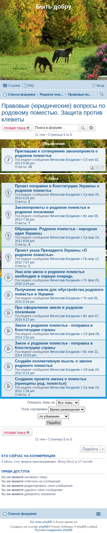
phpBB (43, 526)
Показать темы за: (41, 402)
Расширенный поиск (91, 127)
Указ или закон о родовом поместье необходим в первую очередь (49, 273)
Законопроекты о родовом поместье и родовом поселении (52, 209)
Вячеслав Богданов (65, 159)
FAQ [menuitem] (30, 85)
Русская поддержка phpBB (54, 530)
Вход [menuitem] (100, 85)
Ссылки (14, 85)
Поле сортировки (34, 409)
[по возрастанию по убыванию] (53, 416)
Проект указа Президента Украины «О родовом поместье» (51, 252)
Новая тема (15, 127)
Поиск (82, 127)
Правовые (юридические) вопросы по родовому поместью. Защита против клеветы (53, 112)
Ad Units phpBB (41, 521)
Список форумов (22, 513)
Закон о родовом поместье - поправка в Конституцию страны (54, 327)
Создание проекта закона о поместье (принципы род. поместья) (50, 381)
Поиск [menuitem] (102, 95)
